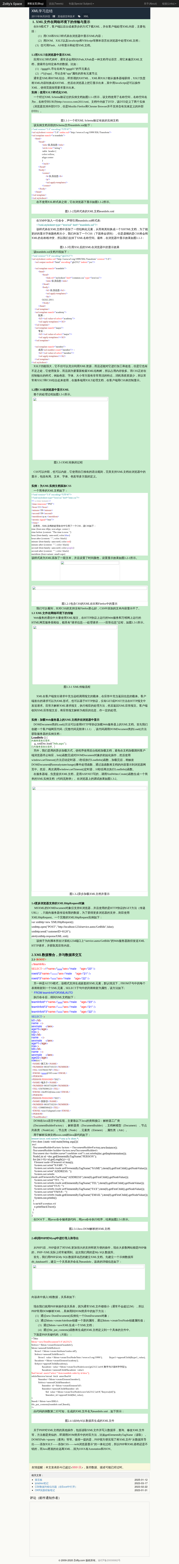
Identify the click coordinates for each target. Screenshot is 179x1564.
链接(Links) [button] (168, 3)
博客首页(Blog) (35, 3)
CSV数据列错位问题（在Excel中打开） (56, 1486)
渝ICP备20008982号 (109, 1560)
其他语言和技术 (66, 16)
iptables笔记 (41, 1483)
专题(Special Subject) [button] (80, 3)
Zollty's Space (12, 3)
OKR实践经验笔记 (45, 1490)
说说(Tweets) (56, 3)
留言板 (38, 1479)
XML (86, 16)
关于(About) (150, 3)
